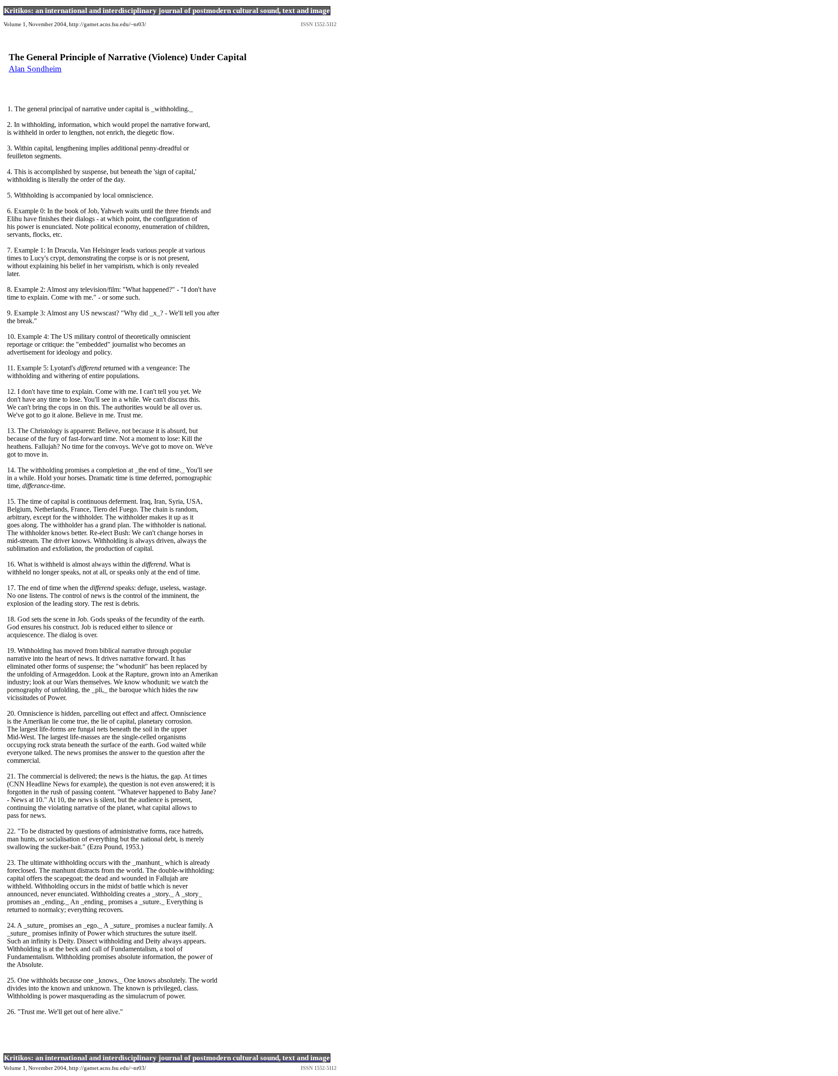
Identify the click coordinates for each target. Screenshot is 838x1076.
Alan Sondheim (35, 68)
